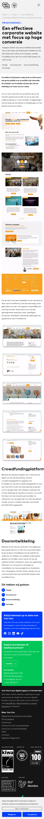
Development (15, 65)
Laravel (33, 703)
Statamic (5, 706)
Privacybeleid (8, 719)
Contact (9, 663)
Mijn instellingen (22, 808)
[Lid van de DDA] (9, 790)
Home (4, 14)
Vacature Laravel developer (14, 728)
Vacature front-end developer (15, 725)
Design (5, 65)
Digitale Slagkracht (11, 738)
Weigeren (12, 814)
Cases (14, 14)
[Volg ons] (5, 633)
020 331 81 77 (12, 682)
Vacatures (6, 722)
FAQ (4, 731)
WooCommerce (22, 703)
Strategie (6, 68)
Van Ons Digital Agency (10, 5)
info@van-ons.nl (13, 679)
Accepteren (32, 814)
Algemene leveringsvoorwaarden (17, 716)
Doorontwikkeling (31, 65)
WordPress (11, 703)
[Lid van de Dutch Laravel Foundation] (28, 787)
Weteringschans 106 (13, 673)
